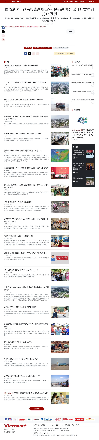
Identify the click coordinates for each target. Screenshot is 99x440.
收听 (77, 157)
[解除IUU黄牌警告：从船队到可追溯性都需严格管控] (60, 104)
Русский (90, 1)
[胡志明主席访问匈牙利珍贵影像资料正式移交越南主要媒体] (60, 173)
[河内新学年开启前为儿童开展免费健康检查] (60, 312)
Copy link (3, 39)
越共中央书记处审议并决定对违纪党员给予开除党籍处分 (25, 253)
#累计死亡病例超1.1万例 (61, 48)
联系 (77, 425)
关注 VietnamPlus (60, 53)
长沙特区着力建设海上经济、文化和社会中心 (21, 270)
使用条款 (43, 425)
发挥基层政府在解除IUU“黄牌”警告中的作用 (21, 65)
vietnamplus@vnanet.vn (46, 433)
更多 (8, 62)
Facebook (3, 27)
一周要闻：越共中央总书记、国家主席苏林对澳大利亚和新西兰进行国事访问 (78, 166)
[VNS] (46, 419)
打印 (3, 35)
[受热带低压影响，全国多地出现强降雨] (60, 207)
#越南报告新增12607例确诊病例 (42, 48)
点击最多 (77, 62)
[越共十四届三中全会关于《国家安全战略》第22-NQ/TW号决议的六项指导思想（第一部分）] (83, 120)
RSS (48, 425)
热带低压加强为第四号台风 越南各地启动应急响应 (23, 151)
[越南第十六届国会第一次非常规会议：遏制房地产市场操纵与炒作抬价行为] (60, 121)
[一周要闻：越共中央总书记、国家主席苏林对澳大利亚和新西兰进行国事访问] (90, 166)
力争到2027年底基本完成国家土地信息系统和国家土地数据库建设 (26, 288)
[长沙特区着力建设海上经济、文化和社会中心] (60, 275)
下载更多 (37, 409)
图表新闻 (77, 110)
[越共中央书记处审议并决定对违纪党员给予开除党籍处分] (60, 258)
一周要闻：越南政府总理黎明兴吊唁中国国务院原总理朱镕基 (78, 152)
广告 (73, 425)
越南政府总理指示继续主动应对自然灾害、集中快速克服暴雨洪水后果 (26, 186)
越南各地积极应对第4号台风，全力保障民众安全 (22, 134)
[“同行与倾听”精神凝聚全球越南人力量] (60, 241)
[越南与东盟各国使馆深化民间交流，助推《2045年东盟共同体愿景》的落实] (60, 224)
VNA (61, 425)
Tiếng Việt (65, 1)
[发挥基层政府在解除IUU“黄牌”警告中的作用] (60, 70)
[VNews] (15, 419)
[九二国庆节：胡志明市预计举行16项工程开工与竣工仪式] (60, 87)
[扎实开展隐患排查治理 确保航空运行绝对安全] (60, 364)
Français (76, 1)
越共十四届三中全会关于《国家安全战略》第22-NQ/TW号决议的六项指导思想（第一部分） (83, 134)
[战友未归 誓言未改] (90, 181)
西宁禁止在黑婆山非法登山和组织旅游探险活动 (22, 376)
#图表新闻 (28, 48)
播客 (76, 147)
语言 (57, 425)
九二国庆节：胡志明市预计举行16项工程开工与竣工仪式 (25, 82)
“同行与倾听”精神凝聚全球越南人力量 (18, 236)
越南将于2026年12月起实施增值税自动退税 (83, 100)
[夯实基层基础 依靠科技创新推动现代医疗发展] (60, 398)
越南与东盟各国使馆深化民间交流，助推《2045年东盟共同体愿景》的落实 (26, 220)
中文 (86, 1)
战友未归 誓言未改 (78, 178)
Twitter (3, 31)
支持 (53, 425)
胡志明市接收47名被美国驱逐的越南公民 (83, 91)
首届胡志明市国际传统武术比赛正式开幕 (83, 83)
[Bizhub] (36, 419)
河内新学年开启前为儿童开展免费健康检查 (20, 307)
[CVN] (57, 419)
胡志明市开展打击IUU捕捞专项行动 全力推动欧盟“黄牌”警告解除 (26, 325)
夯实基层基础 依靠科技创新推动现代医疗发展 (30, 393)
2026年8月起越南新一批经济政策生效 (82, 65)
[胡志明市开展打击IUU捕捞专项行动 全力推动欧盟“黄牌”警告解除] (60, 329)
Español (82, 1)
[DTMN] (68, 419)
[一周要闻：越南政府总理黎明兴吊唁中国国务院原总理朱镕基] (90, 154)
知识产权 (36, 425)
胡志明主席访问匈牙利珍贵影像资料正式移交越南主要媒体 (26, 168)
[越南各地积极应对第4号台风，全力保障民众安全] (60, 138)
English (71, 1)
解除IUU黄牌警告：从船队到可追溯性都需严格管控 (23, 100)
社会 (49, 5)
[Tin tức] (22, 419)
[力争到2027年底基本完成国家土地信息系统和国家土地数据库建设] (60, 292)
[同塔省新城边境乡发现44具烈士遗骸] (60, 347)
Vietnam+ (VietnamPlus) (16, 1)
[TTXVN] (8, 419)
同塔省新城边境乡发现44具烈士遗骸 (18, 342)
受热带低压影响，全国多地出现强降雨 (18, 202)
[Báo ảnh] (79, 419)
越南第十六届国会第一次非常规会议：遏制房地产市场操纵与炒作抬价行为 (26, 118)
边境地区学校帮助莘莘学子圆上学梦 (81, 74)
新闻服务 (67, 425)
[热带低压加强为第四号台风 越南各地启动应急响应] (60, 155)
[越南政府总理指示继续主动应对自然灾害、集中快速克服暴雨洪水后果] (60, 190)
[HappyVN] (90, 419)
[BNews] (29, 419)
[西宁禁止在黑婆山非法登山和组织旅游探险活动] (60, 381)
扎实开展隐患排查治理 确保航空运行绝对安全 (21, 359)
